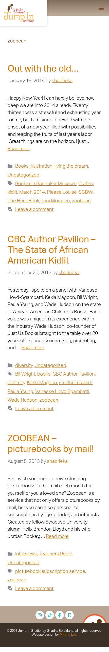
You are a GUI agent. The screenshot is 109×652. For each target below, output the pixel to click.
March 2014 (32, 192)
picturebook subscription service (50, 571)
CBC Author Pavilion (73, 374)
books (43, 374)
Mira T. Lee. (68, 634)
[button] (101, 8)
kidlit (12, 192)
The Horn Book (23, 201)
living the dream (71, 166)
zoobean (81, 201)
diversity (23, 365)
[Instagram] (39, 615)
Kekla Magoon (42, 382)
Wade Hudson (23, 400)
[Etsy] (69, 615)
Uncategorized (23, 175)
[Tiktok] (49, 615)
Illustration (41, 166)
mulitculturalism (75, 382)
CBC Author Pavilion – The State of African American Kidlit (52, 250)
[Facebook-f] (59, 615)
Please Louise (62, 192)
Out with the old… (43, 68)
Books (22, 166)
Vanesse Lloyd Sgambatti (62, 391)
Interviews (26, 554)
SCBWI (86, 192)
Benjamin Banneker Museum (45, 183)
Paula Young (20, 391)
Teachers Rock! (55, 554)
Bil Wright (25, 374)
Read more (19, 148)
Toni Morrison (55, 201)
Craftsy (85, 183)
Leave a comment (34, 209)
